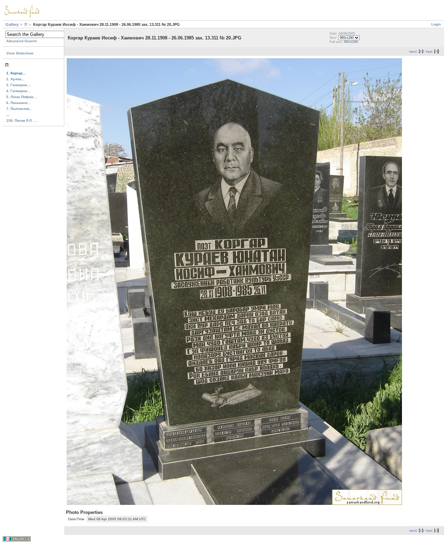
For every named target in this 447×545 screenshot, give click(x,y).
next (413, 51)
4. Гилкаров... (18, 91)
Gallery (12, 24)
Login (436, 24)
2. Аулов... (15, 79)
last (429, 51)
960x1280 (351, 42)
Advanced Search (21, 41)
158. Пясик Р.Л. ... (21, 120)
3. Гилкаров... (18, 85)
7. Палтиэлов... (19, 109)
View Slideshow (20, 53)
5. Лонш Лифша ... (22, 97)
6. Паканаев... (18, 103)
